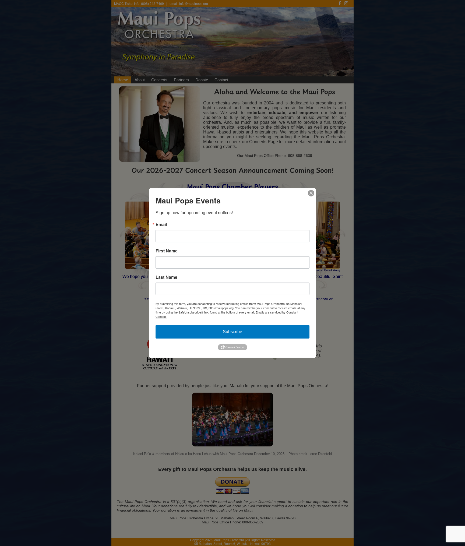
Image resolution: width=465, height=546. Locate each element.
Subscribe (232, 331)
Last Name (166, 277)
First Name (167, 251)
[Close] (311, 193)
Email (161, 224)
